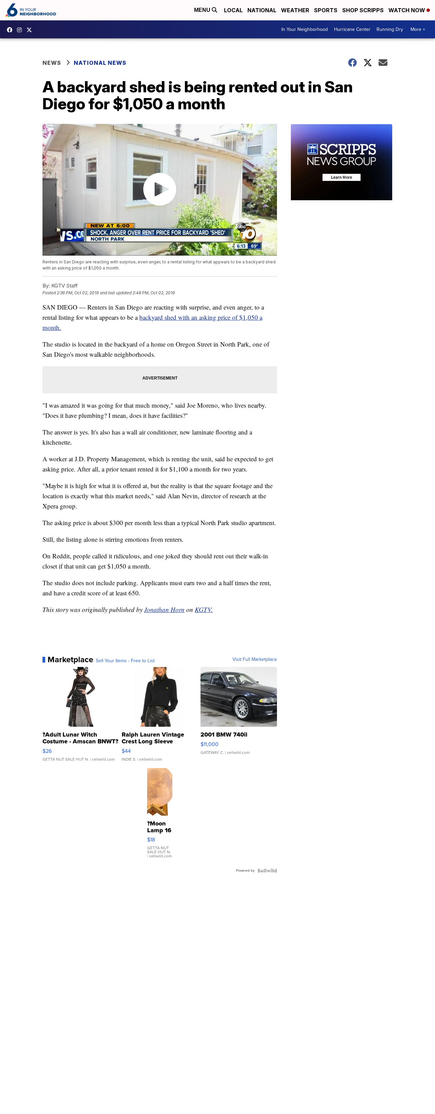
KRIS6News (11, 30)
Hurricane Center (352, 29)
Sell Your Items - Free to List (125, 660)
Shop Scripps (363, 10)
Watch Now (407, 10)
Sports (325, 10)
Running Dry (390, 29)
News (51, 62)
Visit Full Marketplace (254, 659)
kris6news (21, 30)
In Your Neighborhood (304, 29)
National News (100, 62)
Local (233, 10)
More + (418, 29)
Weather (295, 10)
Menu (203, 10)
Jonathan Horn (164, 609)
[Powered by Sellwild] (267, 870)
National (261, 10)
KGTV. (204, 609)
